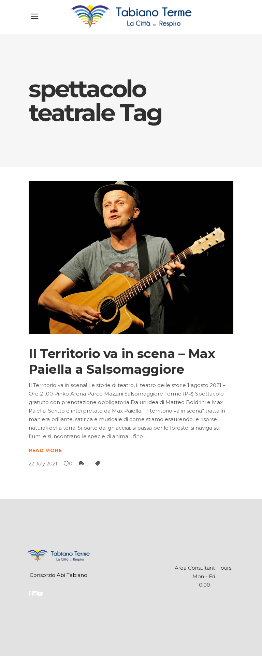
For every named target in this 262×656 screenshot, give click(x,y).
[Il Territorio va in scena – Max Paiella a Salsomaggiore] (131, 257)
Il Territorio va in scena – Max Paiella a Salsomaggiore (122, 361)
